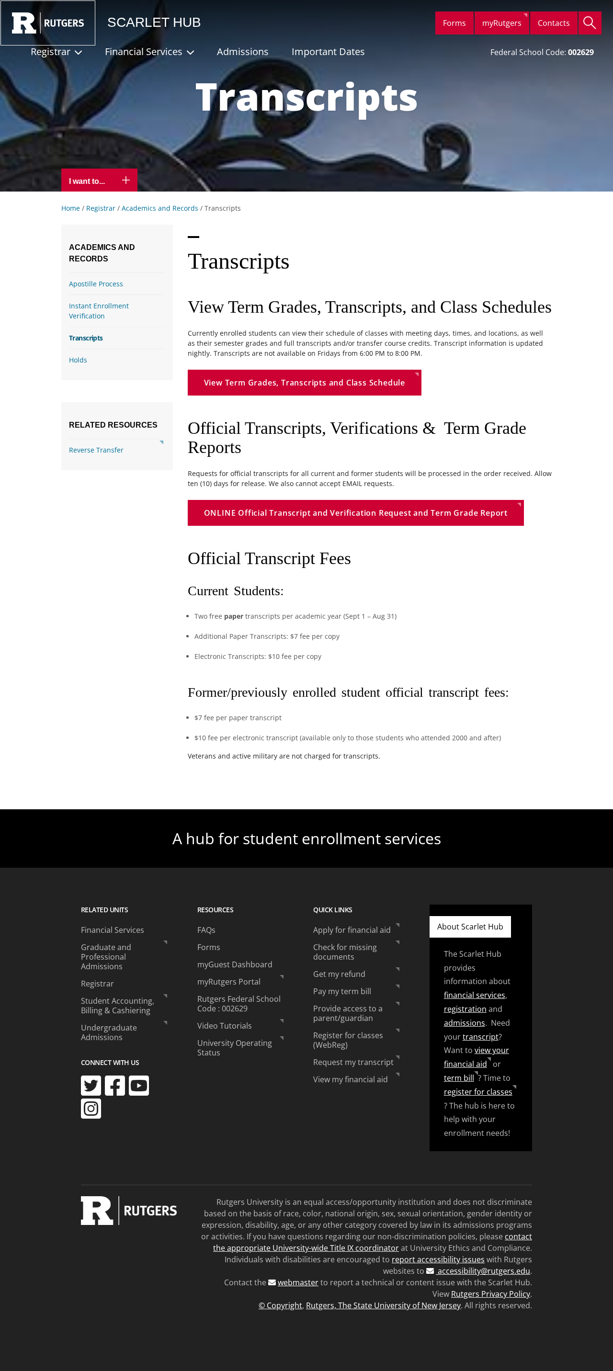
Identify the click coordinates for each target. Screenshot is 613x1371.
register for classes (478, 1092)
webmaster (298, 1282)
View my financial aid (350, 1079)
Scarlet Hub (154, 22)
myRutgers (502, 23)
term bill (459, 1078)
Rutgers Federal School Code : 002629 (239, 1004)
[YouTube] (139, 1085)
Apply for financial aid (352, 930)
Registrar (50, 51)
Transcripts (86, 337)
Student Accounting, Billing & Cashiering (117, 1006)
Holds (78, 359)
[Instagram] (91, 1108)
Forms (454, 23)
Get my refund (339, 974)
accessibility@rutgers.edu (483, 1271)
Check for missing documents (345, 952)
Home (70, 208)
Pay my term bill (342, 991)
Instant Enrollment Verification (99, 310)
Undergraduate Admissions (109, 1032)
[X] (91, 1085)
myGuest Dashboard (234, 964)
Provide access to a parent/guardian (348, 1013)
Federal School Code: (542, 52)
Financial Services (143, 51)
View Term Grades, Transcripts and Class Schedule (304, 382)
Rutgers (48, 23)
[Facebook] (115, 1085)
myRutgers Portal (229, 981)
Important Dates (328, 51)
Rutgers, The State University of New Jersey (383, 1305)
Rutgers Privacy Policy (490, 1294)
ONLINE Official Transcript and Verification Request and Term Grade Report (356, 513)
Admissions (243, 51)
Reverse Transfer (96, 449)
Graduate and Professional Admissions (106, 957)
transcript (481, 1036)
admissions (464, 1023)
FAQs (206, 930)
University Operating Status (234, 1048)
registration (465, 1009)
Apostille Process (96, 283)
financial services (474, 995)
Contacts (554, 23)
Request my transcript (353, 1062)
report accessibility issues (438, 1259)
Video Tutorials (224, 1025)
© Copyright (280, 1305)
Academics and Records (160, 208)
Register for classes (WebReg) (348, 1040)
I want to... (88, 181)
